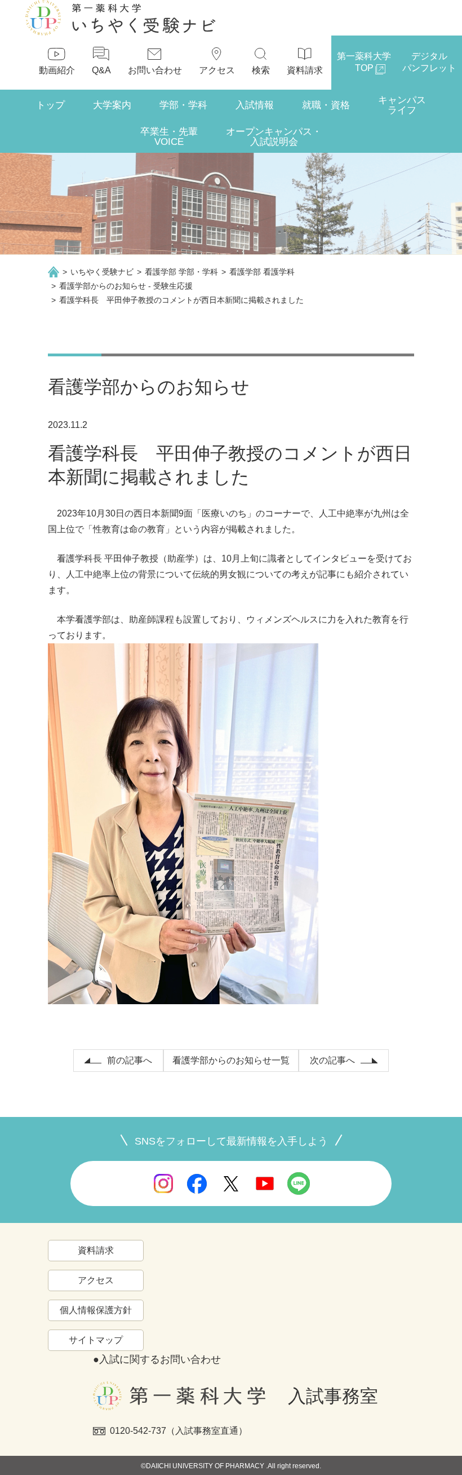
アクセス (96, 1280)
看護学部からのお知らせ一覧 (231, 1060)
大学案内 (112, 105)
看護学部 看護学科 (262, 271)
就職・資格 (326, 105)
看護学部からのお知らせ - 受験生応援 (126, 285)
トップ (50, 105)
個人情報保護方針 (96, 1310)
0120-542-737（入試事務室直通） (178, 1431)
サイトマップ (96, 1340)
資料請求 (96, 1250)
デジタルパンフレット (429, 62)
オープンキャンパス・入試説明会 (274, 136)
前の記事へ (129, 1060)
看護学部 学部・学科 (181, 271)
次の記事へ (332, 1060)
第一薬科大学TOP (364, 62)
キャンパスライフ (402, 105)
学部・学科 (183, 105)
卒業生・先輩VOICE (169, 136)
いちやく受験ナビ (102, 271)
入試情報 (255, 105)
